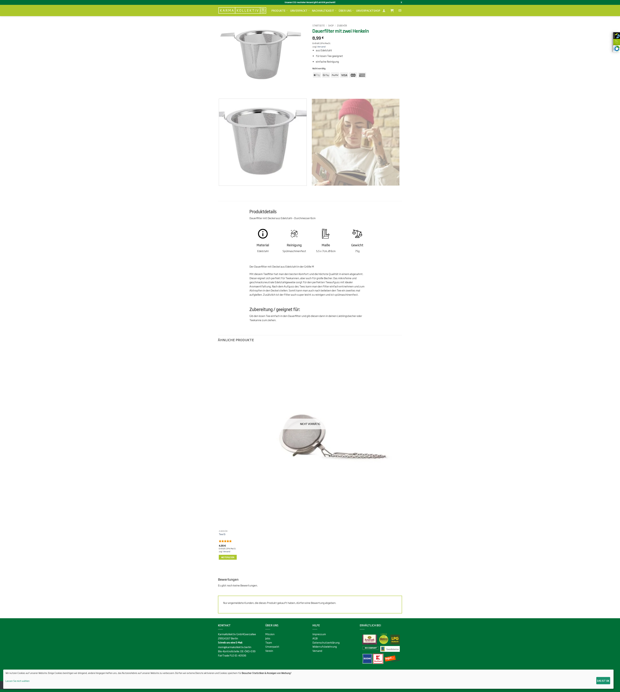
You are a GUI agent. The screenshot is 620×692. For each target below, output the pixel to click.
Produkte (278, 10)
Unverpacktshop (368, 10)
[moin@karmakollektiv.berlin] (400, 10)
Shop (331, 25)
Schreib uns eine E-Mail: (230, 642)
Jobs (267, 638)
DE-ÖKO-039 (247, 651)
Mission (269, 634)
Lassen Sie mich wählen (17, 680)
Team (268, 642)
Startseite (318, 25)
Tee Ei (222, 534)
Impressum (319, 634)
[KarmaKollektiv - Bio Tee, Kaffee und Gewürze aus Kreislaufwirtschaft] (242, 10)
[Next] (230, 90)
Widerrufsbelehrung (324, 646)
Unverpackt (299, 10)
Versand (321, 46)
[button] (392, 10)
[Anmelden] (384, 10)
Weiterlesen (227, 557)
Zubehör (342, 25)
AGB (315, 638)
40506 (242, 655)
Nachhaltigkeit (323, 10)
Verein (269, 651)
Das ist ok (603, 680)
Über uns (345, 10)
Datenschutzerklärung (326, 642)
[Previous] (221, 90)
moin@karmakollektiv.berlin (234, 647)
